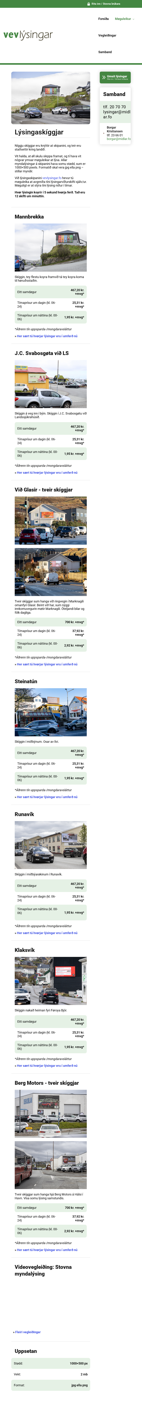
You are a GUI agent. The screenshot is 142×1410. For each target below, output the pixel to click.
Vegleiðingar (107, 35)
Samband (105, 52)
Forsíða (103, 19)
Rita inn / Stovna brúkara (106, 3)
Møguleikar (123, 19)
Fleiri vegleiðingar (28, 1332)
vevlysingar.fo (51, 178)
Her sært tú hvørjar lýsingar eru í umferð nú (47, 336)
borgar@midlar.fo (119, 139)
